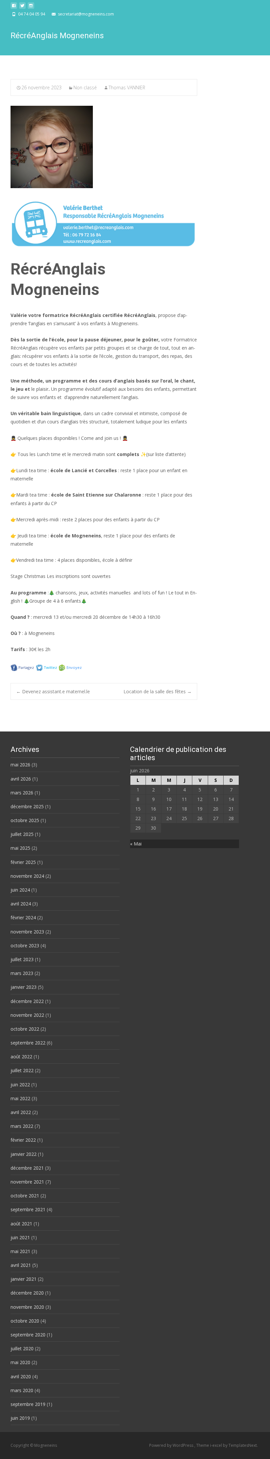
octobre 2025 (25, 820)
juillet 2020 (22, 1348)
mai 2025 (20, 848)
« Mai (136, 844)
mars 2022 (22, 1126)
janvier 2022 (24, 1154)
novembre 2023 (27, 932)
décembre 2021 (27, 1168)
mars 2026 (22, 792)
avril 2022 (21, 1112)
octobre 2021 (25, 1195)
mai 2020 (20, 1362)
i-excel (216, 1445)
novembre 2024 (27, 876)
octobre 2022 (25, 1029)
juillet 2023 (22, 959)
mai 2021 (20, 1251)
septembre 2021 (28, 1209)
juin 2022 (20, 1084)
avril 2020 (21, 1376)
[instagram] (31, 7)
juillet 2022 (22, 1070)
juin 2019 (20, 1418)
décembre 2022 (27, 1001)
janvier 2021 (24, 1279)
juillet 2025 (22, 834)
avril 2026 (21, 779)
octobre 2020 (25, 1321)
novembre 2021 (27, 1182)
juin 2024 (20, 890)
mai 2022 (20, 1098)
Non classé (85, 87)
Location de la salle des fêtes (157, 691)
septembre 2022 (28, 1043)
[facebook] (14, 7)
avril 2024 (21, 904)
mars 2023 (22, 973)
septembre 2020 (28, 1334)
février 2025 (23, 862)
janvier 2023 (24, 987)
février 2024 (23, 917)
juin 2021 (20, 1237)
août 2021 (21, 1223)
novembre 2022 (27, 1015)
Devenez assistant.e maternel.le (53, 691)
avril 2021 (21, 1265)
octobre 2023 (25, 945)
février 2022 (23, 1140)
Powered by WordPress (171, 1445)
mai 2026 (20, 764)
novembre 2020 (27, 1307)
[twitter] (22, 7)
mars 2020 (22, 1390)
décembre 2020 (27, 1293)
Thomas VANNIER (127, 87)
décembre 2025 (27, 806)
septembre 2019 (28, 1404)
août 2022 (21, 1056)
